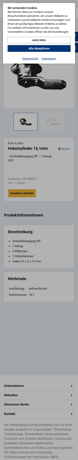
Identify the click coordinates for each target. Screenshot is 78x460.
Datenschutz (30, 58)
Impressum (49, 58)
